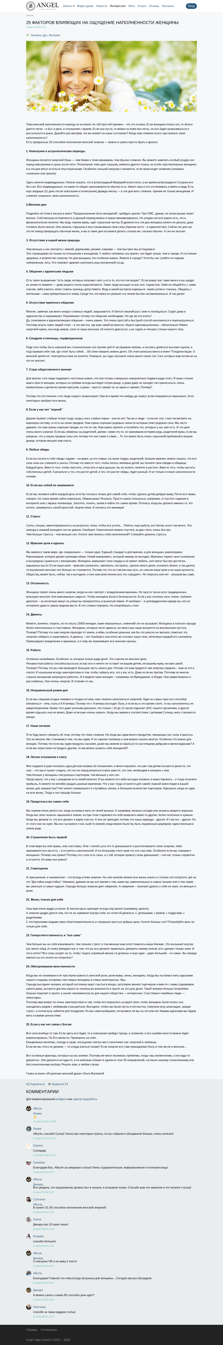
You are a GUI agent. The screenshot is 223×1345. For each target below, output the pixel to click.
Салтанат (39, 1199)
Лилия (37, 1113)
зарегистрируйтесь (85, 1099)
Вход (191, 6)
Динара (38, 1184)
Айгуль (37, 1108)
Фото (131, 6)
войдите (61, 1099)
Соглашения (49, 1329)
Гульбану (39, 1162)
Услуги (142, 6)
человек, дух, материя (45, 35)
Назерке (38, 1236)
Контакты (168, 6)
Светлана (39, 1306)
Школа (67, 6)
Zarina (37, 1219)
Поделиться (37, 1084)
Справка (31, 1329)
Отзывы (154, 6)
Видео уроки (85, 6)
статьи (29, 15)
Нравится (60, 1084)
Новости (101, 6)
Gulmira (38, 1145)
